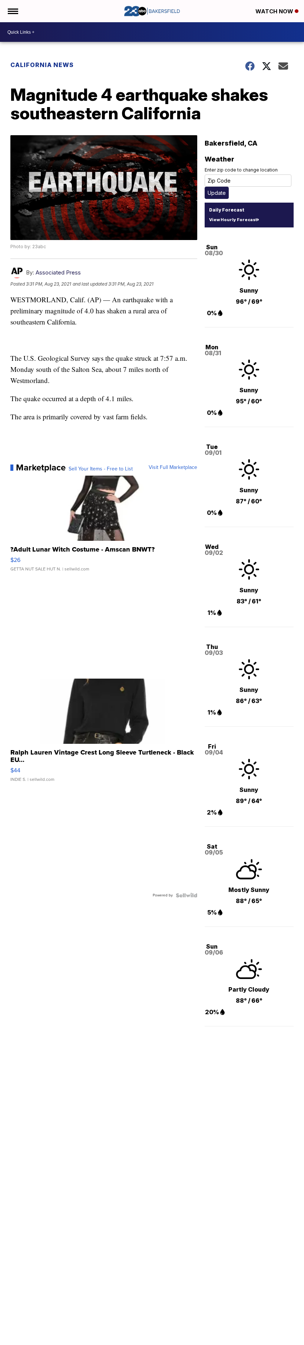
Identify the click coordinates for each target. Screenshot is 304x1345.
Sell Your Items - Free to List (101, 469)
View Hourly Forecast (233, 219)
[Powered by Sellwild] (186, 895)
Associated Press (58, 272)
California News (42, 65)
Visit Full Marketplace (173, 467)
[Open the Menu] (12, 11)
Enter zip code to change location (241, 170)
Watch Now (275, 11)
